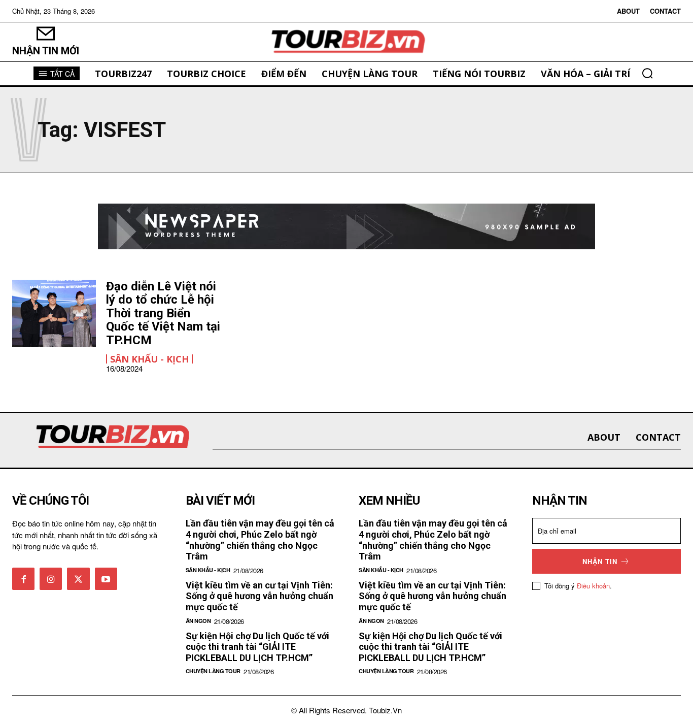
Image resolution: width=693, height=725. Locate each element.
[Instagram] (51, 579)
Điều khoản (593, 585)
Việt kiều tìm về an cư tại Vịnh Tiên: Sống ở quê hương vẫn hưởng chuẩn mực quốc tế (259, 596)
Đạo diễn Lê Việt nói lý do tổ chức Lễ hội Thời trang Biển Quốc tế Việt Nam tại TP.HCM (163, 313)
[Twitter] (78, 579)
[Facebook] (23, 579)
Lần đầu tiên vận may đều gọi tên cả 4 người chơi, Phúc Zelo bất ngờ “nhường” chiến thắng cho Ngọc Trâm (260, 540)
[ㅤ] (347, 41)
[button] (647, 73)
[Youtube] (106, 579)
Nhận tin (599, 561)
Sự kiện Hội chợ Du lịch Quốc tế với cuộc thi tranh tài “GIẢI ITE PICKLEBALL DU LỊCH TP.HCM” (257, 647)
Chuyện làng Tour (213, 671)
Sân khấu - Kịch (149, 359)
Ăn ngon (198, 620)
